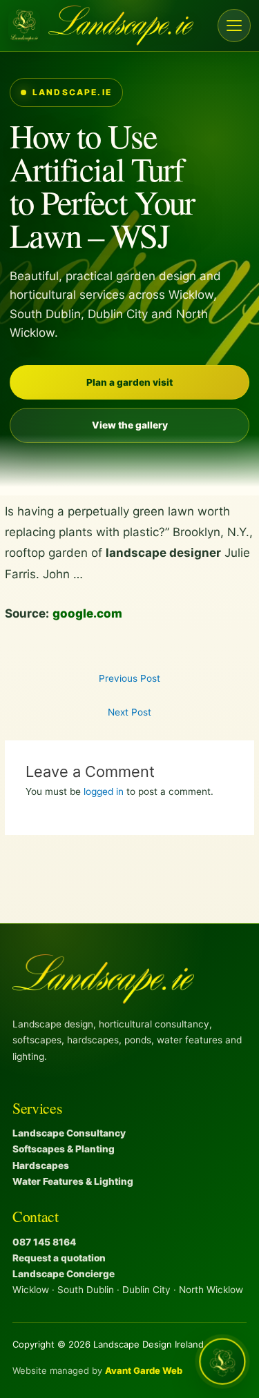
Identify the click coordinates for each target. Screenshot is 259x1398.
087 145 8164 (44, 1242)
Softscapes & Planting (63, 1148)
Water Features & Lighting (72, 1181)
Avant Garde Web (143, 1370)
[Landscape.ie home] (100, 26)
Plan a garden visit (129, 382)
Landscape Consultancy (69, 1133)
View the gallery (130, 425)
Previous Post (129, 678)
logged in (104, 791)
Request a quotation (59, 1257)
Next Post (129, 712)
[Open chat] (223, 1362)
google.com (87, 613)
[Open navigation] (234, 25)
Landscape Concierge (63, 1273)
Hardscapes (40, 1165)
